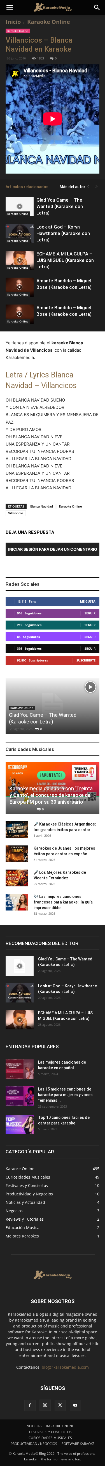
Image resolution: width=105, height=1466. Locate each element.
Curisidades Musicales (30, 749)
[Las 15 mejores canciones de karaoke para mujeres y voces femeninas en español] (20, 1096)
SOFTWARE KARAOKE (78, 1443)
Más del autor (72, 187)
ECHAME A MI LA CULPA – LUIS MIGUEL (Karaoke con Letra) (65, 260)
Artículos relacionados (27, 187)
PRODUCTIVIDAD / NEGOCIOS (34, 1443)
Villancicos (15, 513)
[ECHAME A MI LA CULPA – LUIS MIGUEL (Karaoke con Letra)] (20, 260)
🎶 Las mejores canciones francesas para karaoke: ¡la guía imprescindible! (63, 902)
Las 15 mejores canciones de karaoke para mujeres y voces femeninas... (65, 1095)
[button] (9, 7)
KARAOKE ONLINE (60, 1426)
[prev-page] (88, 186)
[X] (60, 1405)
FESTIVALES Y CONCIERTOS (50, 1432)
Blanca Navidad (41, 506)
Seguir (90, 613)
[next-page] (96, 186)
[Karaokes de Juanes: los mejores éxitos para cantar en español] (17, 853)
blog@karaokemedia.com (65, 1367)
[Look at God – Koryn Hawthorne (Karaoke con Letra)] (20, 233)
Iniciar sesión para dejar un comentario (52, 549)
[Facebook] (30, 1405)
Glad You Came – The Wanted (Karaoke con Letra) (59, 206)
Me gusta (87, 601)
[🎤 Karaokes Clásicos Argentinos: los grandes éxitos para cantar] (17, 829)
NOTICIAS (34, 1426)
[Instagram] (45, 1405)
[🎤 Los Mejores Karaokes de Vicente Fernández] (17, 878)
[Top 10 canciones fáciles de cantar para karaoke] (20, 1124)
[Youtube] (75, 1405)
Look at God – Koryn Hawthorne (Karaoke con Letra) (63, 233)
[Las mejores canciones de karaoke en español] (20, 1069)
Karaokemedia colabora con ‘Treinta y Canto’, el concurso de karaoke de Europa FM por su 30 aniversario (51, 795)
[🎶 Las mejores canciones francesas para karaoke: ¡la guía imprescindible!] (17, 902)
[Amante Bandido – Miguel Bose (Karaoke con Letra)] (20, 287)
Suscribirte (85, 660)
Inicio (13, 22)
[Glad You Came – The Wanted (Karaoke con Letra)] (20, 206)
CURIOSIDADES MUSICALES (50, 1437)
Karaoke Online (48, 22)
